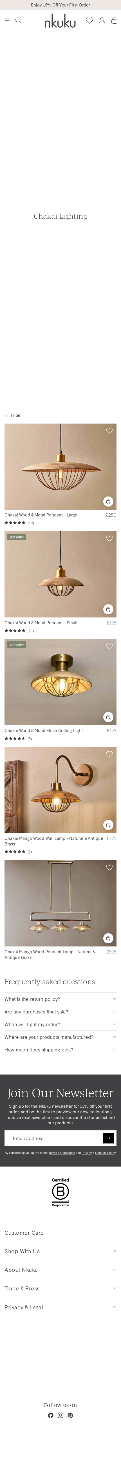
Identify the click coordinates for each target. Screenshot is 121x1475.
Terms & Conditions (62, 1153)
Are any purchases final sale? (36, 1011)
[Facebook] (50, 1415)
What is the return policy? (32, 998)
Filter (16, 415)
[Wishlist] (89, 20)
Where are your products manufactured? (49, 1036)
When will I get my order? (32, 1024)
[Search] (18, 20)
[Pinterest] (70, 1415)
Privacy (87, 1153)
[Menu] (7, 20)
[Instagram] (60, 1415)
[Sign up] (108, 1138)
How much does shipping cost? (39, 1049)
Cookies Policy (105, 1153)
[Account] (102, 20)
